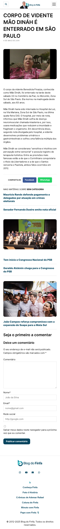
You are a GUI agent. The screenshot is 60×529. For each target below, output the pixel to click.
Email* (6, 403)
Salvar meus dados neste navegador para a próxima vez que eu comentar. (30, 431)
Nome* (7, 392)
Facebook (29, 180)
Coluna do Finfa (30, 502)
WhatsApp (45, 180)
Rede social (9, 414)
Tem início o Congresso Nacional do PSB (27, 259)
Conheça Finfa (30, 487)
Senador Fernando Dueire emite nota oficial (29, 209)
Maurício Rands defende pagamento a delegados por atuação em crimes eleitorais (26, 198)
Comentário (9, 359)
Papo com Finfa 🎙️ (30, 512)
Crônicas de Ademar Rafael (30, 497)
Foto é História (30, 492)
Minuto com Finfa (30, 507)
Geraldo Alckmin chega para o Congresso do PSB (28, 270)
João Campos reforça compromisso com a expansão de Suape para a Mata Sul (29, 323)
